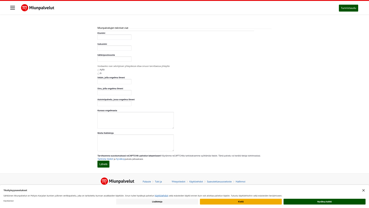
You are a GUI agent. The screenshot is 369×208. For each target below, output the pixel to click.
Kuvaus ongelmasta (107, 110)
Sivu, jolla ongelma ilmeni (110, 88)
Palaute (147, 181)
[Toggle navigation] (12, 7)
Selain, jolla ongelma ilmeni (111, 77)
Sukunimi (102, 44)
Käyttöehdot (196, 181)
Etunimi (101, 33)
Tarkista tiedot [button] (105, 158)
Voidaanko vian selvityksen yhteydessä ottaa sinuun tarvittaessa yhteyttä (133, 66)
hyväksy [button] (120, 158)
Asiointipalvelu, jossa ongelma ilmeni (116, 99)
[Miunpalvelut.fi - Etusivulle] (37, 7)
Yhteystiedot (178, 181)
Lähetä (103, 164)
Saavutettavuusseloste (219, 181)
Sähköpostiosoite (106, 55)
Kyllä (102, 69)
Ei (100, 73)
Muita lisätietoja (105, 133)
